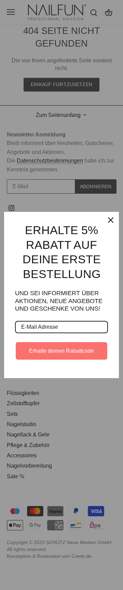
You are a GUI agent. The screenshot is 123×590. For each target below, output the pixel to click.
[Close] (110, 220)
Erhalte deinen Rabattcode (61, 351)
